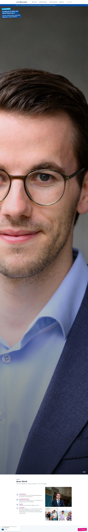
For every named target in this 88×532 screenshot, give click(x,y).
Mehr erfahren (7, 527)
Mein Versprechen (53, 2)
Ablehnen (6, 529)
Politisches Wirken (43, 2)
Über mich (34, 2)
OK (2, 529)
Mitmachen (61, 2)
